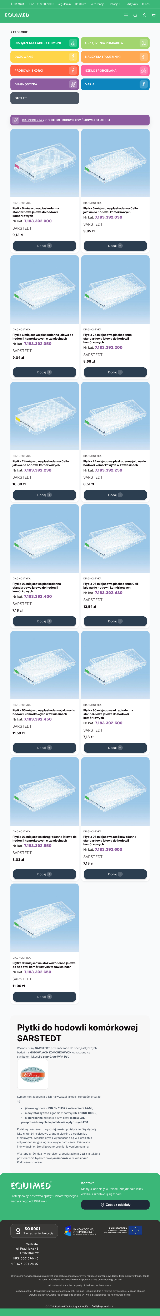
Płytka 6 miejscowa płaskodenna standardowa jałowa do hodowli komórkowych (35, 211)
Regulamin (64, 4)
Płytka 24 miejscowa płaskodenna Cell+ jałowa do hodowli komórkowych (40, 462)
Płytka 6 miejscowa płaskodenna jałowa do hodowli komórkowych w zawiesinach (42, 336)
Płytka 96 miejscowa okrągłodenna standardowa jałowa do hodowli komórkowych (108, 713)
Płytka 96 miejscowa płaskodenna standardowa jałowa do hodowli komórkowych (36, 587)
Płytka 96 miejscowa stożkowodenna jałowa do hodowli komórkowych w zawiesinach (43, 964)
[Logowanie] (144, 15)
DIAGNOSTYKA (32, 120)
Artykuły (132, 4)
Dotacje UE (116, 4)
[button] (126, 15)
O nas (146, 4)
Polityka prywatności (103, 1306)
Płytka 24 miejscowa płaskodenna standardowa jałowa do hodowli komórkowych (107, 338)
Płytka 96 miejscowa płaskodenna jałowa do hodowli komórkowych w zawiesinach (43, 712)
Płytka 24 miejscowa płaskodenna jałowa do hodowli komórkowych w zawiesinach (114, 462)
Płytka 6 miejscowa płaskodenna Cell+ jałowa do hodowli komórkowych (110, 210)
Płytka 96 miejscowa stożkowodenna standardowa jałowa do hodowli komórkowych (109, 840)
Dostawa (80, 4)
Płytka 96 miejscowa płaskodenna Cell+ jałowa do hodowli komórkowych (111, 585)
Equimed (60, 1306)
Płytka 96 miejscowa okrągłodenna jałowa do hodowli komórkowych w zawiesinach (44, 838)
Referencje (97, 4)
